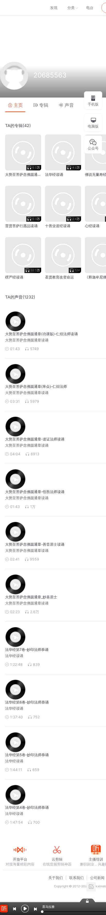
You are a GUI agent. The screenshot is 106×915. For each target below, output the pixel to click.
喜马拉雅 (20, 7)
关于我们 (55, 877)
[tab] (15, 104)
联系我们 (76, 877)
